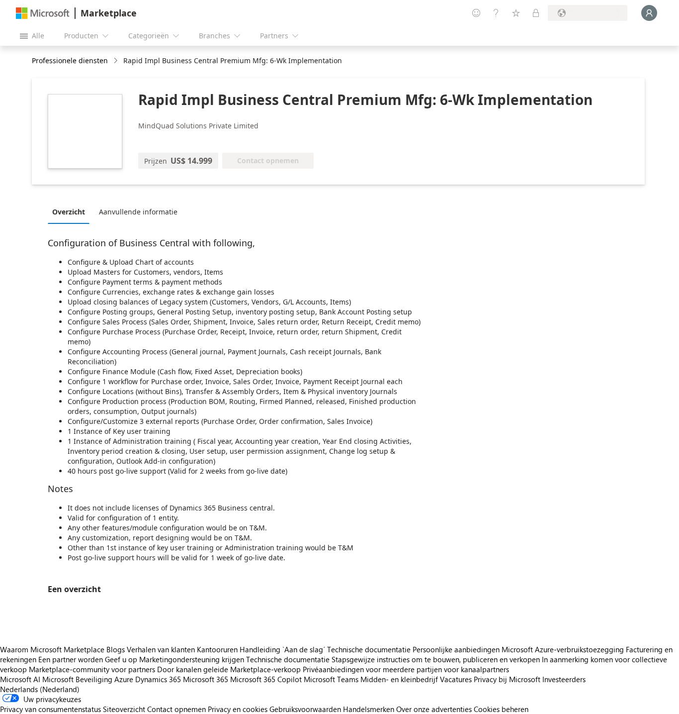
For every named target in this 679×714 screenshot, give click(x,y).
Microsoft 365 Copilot (266, 679)
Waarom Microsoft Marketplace (52, 649)
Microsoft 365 (205, 679)
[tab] (71, 211)
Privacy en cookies (237, 709)
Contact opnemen (176, 709)
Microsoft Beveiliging (77, 679)
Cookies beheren (501, 709)
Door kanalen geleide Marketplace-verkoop (229, 669)
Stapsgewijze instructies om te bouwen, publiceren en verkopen (436, 659)
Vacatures (456, 679)
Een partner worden (70, 659)
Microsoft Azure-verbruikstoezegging (564, 649)
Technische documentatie (369, 649)
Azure (123, 679)
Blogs (115, 649)
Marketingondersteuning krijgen (191, 659)
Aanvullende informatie (138, 211)
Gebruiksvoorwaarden (305, 709)
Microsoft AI (20, 679)
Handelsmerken (368, 709)
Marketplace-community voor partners (92, 669)
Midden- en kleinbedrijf (399, 679)
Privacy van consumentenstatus (50, 709)
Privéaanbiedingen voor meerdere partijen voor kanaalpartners (406, 669)
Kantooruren (217, 649)
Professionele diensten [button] (70, 60)
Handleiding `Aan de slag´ (282, 649)
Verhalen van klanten (161, 649)
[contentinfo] (116, 61)
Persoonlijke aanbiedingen (456, 649)
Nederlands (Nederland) (40, 689)
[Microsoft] (43, 13)
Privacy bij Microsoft (507, 679)
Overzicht (68, 211)
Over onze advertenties (434, 709)
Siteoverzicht (124, 709)
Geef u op (121, 659)
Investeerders (564, 679)
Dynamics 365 (158, 679)
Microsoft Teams (331, 679)
